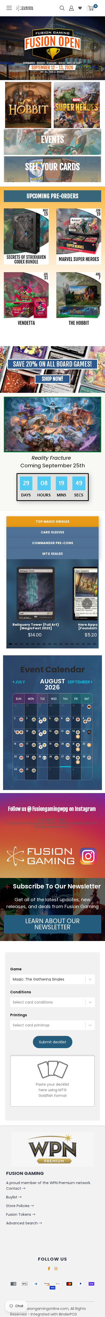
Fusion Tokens (19, 1214)
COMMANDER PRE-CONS (52, 543)
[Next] (95, 47)
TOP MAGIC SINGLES (52, 521)
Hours (44, 495)
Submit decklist (52, 1042)
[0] (91, 8)
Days (26, 495)
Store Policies (18, 1205)
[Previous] (10, 47)
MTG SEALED (52, 553)
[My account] (71, 8)
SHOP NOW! (52, 379)
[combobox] (13, 979)
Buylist (12, 1197)
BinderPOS (68, 1314)
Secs (78, 495)
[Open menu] (9, 8)
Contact (14, 1188)
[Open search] (62, 8)
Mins (61, 495)
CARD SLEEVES (52, 532)
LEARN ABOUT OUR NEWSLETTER (52, 924)
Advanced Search (22, 1223)
